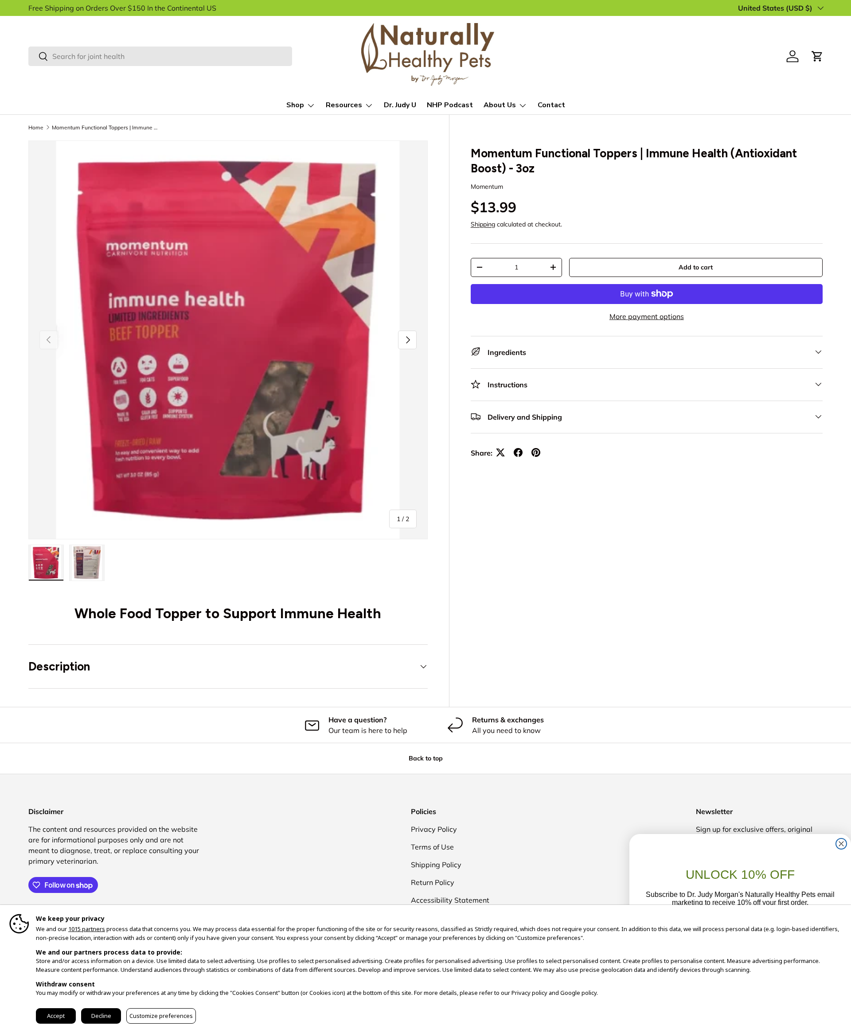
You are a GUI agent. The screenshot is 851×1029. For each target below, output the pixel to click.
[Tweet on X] (500, 452)
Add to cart (696, 267)
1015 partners (86, 929)
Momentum (487, 186)
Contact (551, 105)
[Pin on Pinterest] (536, 452)
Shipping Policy (436, 864)
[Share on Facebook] (518, 452)
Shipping (483, 224)
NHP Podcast (450, 105)
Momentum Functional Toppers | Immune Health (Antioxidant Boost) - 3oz (105, 127)
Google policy (578, 993)
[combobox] (160, 56)
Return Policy (432, 882)
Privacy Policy (434, 829)
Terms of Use (432, 846)
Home (35, 127)
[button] (817, 56)
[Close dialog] (841, 843)
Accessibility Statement (450, 900)
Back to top (426, 758)
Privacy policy (529, 993)
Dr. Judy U (400, 105)
